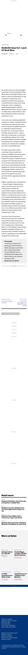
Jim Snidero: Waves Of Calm (7, 301)
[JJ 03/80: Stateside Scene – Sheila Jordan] (7, 565)
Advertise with (9, 620)
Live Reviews (17, 572)
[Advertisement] (14, 16)
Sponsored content (6, 634)
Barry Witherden (18, 579)
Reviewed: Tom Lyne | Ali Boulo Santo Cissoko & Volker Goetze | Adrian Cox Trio (12, 509)
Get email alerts (5, 624)
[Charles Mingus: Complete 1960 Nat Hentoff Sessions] (20, 543)
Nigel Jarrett (4, 555)
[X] (2, 318)
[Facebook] (6, 318)
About (6, 619)
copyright (4, 647)
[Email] (9, 318)
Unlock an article (6, 639)
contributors (8, 625)
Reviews (3, 499)
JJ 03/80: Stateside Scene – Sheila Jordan (7, 575)
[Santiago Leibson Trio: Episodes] (7, 543)
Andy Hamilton (17, 557)
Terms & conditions (6, 636)
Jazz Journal (4, 579)
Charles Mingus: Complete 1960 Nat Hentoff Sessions (20, 553)
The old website (9, 637)
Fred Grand (11, 53)
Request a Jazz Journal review (9, 633)
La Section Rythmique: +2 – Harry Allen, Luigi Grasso (22, 303)
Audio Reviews (5, 44)
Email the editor (5, 622)
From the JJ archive (6, 572)
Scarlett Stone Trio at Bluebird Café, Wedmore (20, 575)
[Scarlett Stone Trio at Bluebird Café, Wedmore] (20, 565)
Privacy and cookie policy (8, 627)
